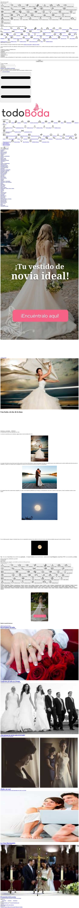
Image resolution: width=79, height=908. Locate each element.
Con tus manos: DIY (4, 167)
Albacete (11, 585)
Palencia (12, 587)
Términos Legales (3, 906)
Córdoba (71, 585)
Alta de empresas (3, 904)
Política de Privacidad (11, 906)
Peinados (2, 157)
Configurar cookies (39, 61)
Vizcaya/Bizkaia (66, 587)
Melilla (70, 586)
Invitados (2, 189)
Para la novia (2, 196)
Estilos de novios (3, 164)
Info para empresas (10, 904)
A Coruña (2, 585)
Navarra (2, 587)
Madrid (63, 586)
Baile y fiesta (2, 185)
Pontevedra (17, 587)
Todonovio (2, 161)
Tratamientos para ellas (4, 160)
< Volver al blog (3, 357)
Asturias (26, 585)
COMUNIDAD (6, 142)
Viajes (1, 191)
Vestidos (2, 155)
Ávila (30, 585)
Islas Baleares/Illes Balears (33, 586)
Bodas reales (2, 205)
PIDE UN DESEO (6, 145)
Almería (22, 585)
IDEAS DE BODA (6, 144)
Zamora (71, 587)
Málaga (66, 586)
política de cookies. (35, 44)
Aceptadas (3, 51)
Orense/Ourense (7, 587)
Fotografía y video (3, 171)
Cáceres (45, 585)
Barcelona (37, 585)
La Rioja (43, 586)
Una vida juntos (3, 199)
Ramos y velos (3, 158)
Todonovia (2, 154)
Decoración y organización (5, 169)
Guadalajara (10, 586)
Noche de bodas (3, 192)
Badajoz (33, 585)
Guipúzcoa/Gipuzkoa (16, 586)
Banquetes (2, 184)
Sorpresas (2, 190)
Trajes (1, 162)
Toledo (53, 587)
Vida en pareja (3, 203)
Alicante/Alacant (17, 585)
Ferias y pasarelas (3, 151)
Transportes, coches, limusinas (6, 182)
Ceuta (63, 585)
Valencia (56, 587)
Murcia (73, 586)
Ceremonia (2, 174)
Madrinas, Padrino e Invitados (5, 198)
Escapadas (2, 194)
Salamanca (22, 587)
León (52, 586)
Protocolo (2, 179)
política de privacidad (28, 44)
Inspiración (2, 168)
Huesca (26, 586)
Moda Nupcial (3, 195)
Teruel (50, 587)
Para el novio (2, 197)
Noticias (1, 150)
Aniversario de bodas (4, 206)
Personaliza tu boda (4, 166)
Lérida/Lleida (56, 586)
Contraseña (2, 65)
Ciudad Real (67, 585)
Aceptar (39, 60)
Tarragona (46, 587)
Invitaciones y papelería (4, 170)
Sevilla (39, 587)
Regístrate (2, 68)
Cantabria (52, 585)
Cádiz (48, 585)
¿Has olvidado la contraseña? (9, 68)
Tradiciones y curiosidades (5, 181)
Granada (5, 586)
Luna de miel (2, 193)
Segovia (35, 587)
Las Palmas (48, 586)
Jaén (40, 586)
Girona (2, 586)
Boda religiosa (3, 176)
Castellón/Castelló (58, 585)
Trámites (2, 180)
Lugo (60, 586)
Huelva (23, 586)
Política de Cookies (18, 906)
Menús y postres (3, 187)
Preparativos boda (3, 201)
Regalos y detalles (3, 172)
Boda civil (2, 175)
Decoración (2, 186)
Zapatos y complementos (5, 156)
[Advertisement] (39, 349)
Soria (42, 587)
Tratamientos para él (4, 165)
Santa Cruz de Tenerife (29, 587)
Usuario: (2, 64)
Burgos (41, 585)
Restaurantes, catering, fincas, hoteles (7, 188)
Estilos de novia (3, 159)
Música (1, 183)
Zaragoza (75, 587)
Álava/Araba (7, 585)
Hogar (1, 204)
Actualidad (2, 149)
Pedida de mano (3, 200)
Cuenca (75, 585)
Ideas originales (3, 173)
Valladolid (60, 587)
